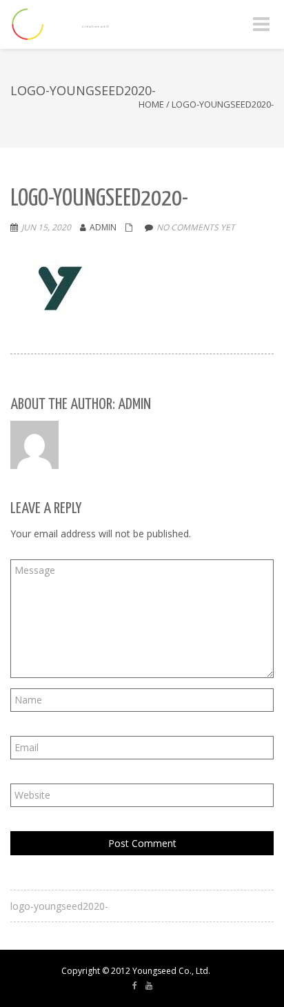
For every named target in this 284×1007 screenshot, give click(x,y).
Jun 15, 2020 (46, 227)
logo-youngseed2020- (59, 906)
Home (151, 104)
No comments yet (195, 227)
